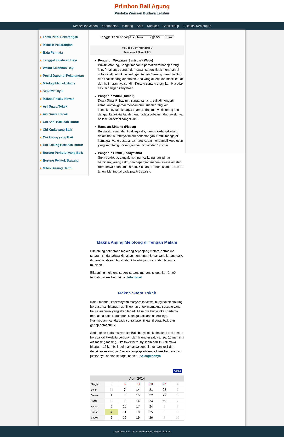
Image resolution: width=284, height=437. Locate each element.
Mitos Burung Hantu (57, 168)
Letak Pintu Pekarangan (60, 37)
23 (151, 400)
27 (164, 384)
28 (164, 389)
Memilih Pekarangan (58, 44)
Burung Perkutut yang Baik (63, 152)
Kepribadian (110, 26)
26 (151, 417)
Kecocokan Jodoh (85, 26)
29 (164, 395)
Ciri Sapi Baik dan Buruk (61, 122)
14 (138, 389)
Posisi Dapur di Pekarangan (63, 75)
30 (164, 400)
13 (138, 384)
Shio (140, 26)
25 (151, 412)
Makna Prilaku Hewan (58, 98)
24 (151, 406)
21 (151, 389)
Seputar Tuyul (53, 91)
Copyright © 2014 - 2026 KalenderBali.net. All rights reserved (142, 431)
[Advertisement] (109, 19)
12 (124, 417)
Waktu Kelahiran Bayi (58, 68)
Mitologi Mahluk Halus (59, 83)
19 (138, 417)
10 (124, 406)
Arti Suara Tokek (55, 106)
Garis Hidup (170, 26)
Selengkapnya (150, 356)
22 (151, 395)
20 (151, 384)
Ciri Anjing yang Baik (58, 137)
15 (138, 395)
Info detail (134, 277)
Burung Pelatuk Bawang (61, 160)
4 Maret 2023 (143, 52)
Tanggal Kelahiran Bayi (60, 60)
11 (124, 412)
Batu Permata (53, 52)
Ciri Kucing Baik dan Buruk (63, 145)
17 (138, 406)
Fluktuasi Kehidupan (197, 26)
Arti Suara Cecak (55, 114)
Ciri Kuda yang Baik (57, 129)
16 (138, 400)
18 (138, 412)
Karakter (153, 26)
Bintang (127, 26)
